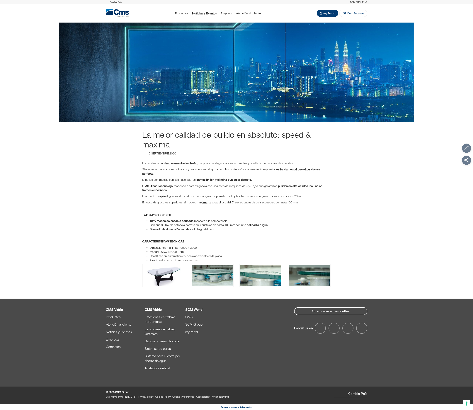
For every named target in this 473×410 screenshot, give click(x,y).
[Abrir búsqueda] (267, 13)
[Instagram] (361, 328)
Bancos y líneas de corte (162, 341)
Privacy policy (145, 396)
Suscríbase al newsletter (330, 311)
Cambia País (357, 394)
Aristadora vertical (157, 368)
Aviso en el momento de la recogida (236, 407)
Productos (181, 13)
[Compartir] (466, 160)
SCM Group (194, 324)
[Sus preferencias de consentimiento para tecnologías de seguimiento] (466, 403)
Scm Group (357, 2)
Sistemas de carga (158, 348)
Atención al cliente (248, 13)
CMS (189, 317)
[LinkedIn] (334, 328)
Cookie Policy (163, 396)
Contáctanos (355, 13)
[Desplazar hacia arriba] (466, 387)
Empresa (226, 13)
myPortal (329, 13)
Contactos (113, 347)
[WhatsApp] (347, 328)
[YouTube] (320, 328)
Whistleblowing (220, 396)
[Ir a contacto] (466, 148)
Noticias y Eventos (204, 13)
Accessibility (203, 396)
